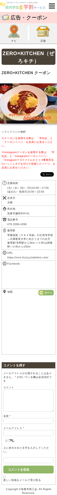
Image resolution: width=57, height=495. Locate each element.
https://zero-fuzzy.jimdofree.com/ (27, 257)
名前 (7, 416)
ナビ (14, 40)
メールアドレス (13, 428)
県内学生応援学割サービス (23, 6)
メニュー (52, 6)
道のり (48, 292)
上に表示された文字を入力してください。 (26, 449)
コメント (8, 387)
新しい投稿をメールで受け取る (22, 480)
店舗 (43, 40)
